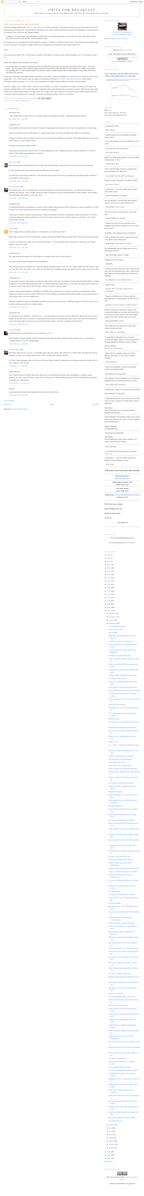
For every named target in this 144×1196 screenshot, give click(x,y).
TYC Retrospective (115, 891)
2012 (109, 594)
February (112, 1144)
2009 (109, 604)
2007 (109, 611)
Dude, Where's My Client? (117, 762)
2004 (109, 1158)
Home (52, 404)
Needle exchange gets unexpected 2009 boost (123, 768)
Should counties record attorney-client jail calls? (124, 868)
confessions (15, 100)
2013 (109, 591)
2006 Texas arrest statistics (117, 704)
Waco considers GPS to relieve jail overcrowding (124, 690)
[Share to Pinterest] (50, 98)
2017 (109, 578)
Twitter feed (108, 454)
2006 (109, 1152)
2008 (109, 607)
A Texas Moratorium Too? (117, 626)
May (110, 1134)
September (112, 623)
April (111, 1138)
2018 (109, 574)
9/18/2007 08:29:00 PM (18, 156)
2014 (109, 587)
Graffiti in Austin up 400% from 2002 (121, 756)
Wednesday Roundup (115, 791)
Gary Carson (13, 162)
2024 (109, 555)
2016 (109, 581)
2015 (109, 584)
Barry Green (13, 330)
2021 (109, 565)
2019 (109, 571)
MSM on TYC (113, 742)
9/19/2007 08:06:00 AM (18, 324)
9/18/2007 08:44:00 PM (18, 181)
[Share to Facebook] (48, 98)
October (112, 620)
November (112, 617)
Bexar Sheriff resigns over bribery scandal (122, 1117)
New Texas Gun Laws (116, 1121)
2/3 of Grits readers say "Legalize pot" (121, 641)
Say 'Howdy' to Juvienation (117, 1058)
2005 (109, 1155)
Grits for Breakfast (72, 10)
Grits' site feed (126, 50)
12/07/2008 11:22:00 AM (19, 383)
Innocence (25, 100)
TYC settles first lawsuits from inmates (121, 783)
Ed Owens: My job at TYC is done (120, 856)
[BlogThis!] (44, 98)
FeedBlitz (129, 61)
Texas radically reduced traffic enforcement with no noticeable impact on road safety (121, 74)
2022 (109, 561)
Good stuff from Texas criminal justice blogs (123, 687)
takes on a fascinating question (36, 27)
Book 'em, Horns (114, 719)
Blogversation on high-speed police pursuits (122, 727)
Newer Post (7, 404)
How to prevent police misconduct (119, 1067)
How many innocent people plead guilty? (122, 820)
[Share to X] (46, 98)
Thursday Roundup (115, 903)
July (110, 1128)
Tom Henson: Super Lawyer (118, 678)
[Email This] (41, 98)
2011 (109, 597)
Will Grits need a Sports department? (120, 759)
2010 (109, 601)
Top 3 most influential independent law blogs (126, 495)
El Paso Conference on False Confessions (122, 923)
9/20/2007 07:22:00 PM (18, 344)
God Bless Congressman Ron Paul (119, 655)
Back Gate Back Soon (115, 806)
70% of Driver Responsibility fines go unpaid (123, 1070)
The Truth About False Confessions (69, 79)
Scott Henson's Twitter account (117, 38)
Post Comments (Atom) (20, 409)
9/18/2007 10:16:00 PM (18, 248)
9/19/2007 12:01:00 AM (18, 272)
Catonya (11, 228)
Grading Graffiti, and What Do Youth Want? (123, 675)
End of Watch (113, 632)
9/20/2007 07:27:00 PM (18, 366)
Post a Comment (9, 400)
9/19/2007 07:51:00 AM (18, 307)
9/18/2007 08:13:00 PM (18, 119)
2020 (109, 568)
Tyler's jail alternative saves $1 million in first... (124, 948)
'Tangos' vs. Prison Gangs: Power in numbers (123, 871)
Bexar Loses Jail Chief (116, 629)
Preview (114, 61)
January (111, 1148)
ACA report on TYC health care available (122, 894)
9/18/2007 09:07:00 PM (18, 198)
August (111, 1125)
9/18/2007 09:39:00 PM (18, 223)
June (110, 1131)
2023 (109, 558)
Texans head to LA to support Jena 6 (120, 765)
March (111, 1141)
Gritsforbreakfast (14, 187)
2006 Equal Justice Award (122, 478)
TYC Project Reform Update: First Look (121, 996)
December (112, 613)
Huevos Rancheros (129, 543)
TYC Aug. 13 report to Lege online (120, 973)
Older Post (95, 404)
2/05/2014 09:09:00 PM (18, 395)
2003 (109, 1161)
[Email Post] (39, 98)
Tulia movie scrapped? (116, 993)
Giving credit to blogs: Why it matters (121, 859)
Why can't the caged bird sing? (118, 1005)
